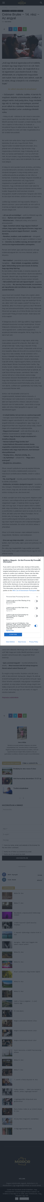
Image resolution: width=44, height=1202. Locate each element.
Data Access (22, 642)
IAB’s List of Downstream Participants (24, 590)
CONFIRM (13, 634)
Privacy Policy (33, 642)
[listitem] (22, 597)
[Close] (40, 560)
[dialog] (22, 601)
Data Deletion (10, 642)
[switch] (36, 601)
